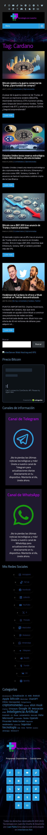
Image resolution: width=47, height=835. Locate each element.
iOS (12, 715)
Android (36, 695)
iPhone (16, 715)
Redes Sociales (19, 721)
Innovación (37, 708)
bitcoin (14, 699)
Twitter (37, 301)
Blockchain (24, 699)
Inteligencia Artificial (22, 712)
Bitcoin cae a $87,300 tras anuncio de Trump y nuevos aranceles (21, 226)
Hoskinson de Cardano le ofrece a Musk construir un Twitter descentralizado (22, 296)
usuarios (35, 728)
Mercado (34, 715)
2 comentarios (18, 161)
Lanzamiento (24, 715)
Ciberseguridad (14, 702)
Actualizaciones (6, 696)
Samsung (17, 725)
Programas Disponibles (16, 758)
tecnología (9, 727)
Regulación (29, 722)
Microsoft (7, 718)
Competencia (26, 702)
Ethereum (13, 709)
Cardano (31, 301)
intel (4, 712)
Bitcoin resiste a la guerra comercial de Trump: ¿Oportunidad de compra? (21, 84)
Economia (26, 706)
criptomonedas (12, 705)
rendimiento (7, 724)
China (5, 702)
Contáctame (35, 758)
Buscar (5, 340)
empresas (5, 709)
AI (26, 695)
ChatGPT (33, 699)
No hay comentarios (20, 301)
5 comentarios (17, 89)
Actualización (18, 695)
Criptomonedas (28, 89)
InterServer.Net (25, 830)
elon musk (36, 705)
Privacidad (6, 721)
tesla (18, 728)
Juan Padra (12, 827)
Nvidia (26, 718)
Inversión (6, 715)
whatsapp (6, 731)
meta (40, 715)
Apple (5, 699)
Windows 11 (15, 731)
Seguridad (26, 724)
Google (23, 708)
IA (29, 708)
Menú (7, 26)
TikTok (23, 728)
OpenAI (34, 718)
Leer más (8, 115)
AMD (30, 695)
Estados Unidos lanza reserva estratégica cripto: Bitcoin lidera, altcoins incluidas (23, 157)
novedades (18, 718)
